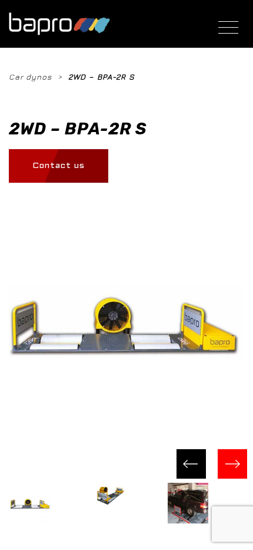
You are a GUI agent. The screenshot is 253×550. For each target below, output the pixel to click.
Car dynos (30, 76)
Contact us (58, 166)
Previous (191, 464)
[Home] (59, 23)
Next (232, 464)
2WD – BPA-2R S (101, 76)
